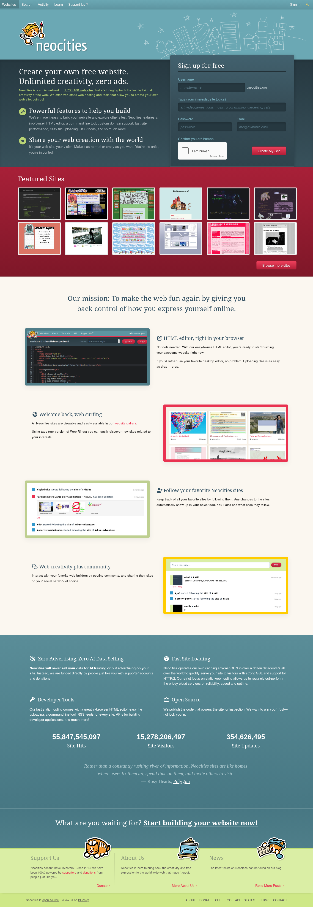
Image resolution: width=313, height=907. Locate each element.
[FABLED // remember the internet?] (228, 238)
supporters (69, 872)
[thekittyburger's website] (133, 203)
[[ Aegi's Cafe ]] (180, 203)
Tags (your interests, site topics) (202, 99)
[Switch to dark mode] (308, 4)
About (190, 900)
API (237, 900)
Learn (58, 4)
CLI (217, 900)
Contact (280, 900)
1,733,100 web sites (78, 90)
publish (174, 709)
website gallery (125, 423)
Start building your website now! (200, 823)
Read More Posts (268, 885)
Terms (264, 900)
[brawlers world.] (86, 238)
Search (27, 4)
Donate (102, 885)
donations (43, 678)
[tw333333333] (275, 203)
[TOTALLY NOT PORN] (86, 203)
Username (186, 79)
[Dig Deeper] (228, 203)
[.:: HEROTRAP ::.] (180, 238)
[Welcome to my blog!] (275, 238)
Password (185, 118)
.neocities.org (257, 87)
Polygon (181, 781)
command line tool (82, 123)
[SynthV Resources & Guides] (39, 203)
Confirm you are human (196, 138)
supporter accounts (138, 673)
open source (50, 900)
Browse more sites (276, 265)
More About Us (183, 885)
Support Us (76, 4)
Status (249, 900)
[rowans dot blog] (39, 238)
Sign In (295, 4)
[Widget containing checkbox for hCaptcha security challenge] (202, 151)
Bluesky (83, 900)
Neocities (32, 900)
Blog (227, 900)
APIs (119, 714)
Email (241, 118)
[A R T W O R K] (133, 238)
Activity (43, 4)
